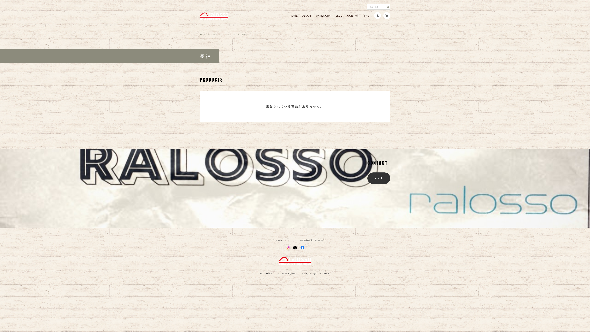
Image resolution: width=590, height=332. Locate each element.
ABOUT (306, 15)
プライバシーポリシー (282, 240)
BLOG (339, 15)
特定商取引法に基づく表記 (312, 240)
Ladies (215, 34)
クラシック (230, 34)
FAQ (367, 15)
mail (378, 178)
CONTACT (353, 15)
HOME (294, 15)
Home (202, 34)
